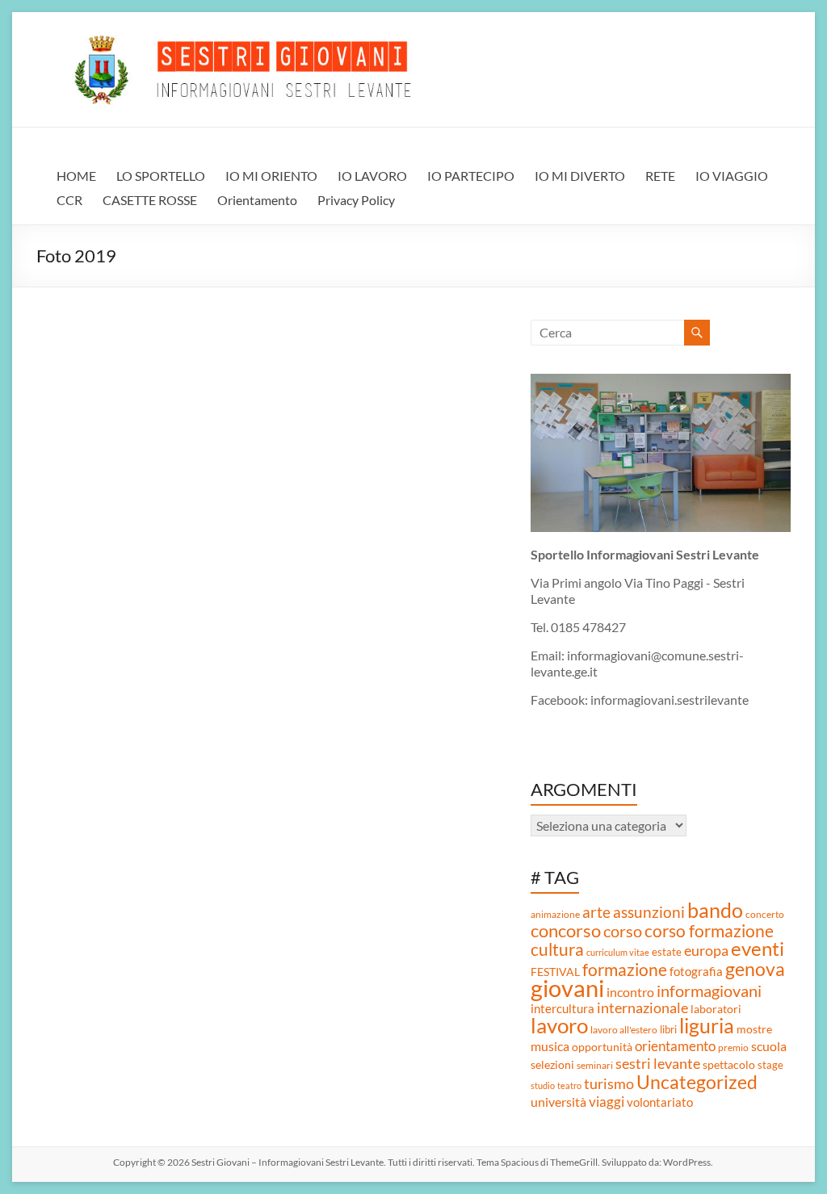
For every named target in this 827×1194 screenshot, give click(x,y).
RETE (660, 175)
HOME (76, 175)
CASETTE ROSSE (150, 199)
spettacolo (729, 1064)
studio (543, 1085)
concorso (566, 930)
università (558, 1102)
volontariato (660, 1102)
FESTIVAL (555, 971)
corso (622, 931)
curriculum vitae (617, 952)
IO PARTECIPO (470, 175)
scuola (769, 1046)
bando (715, 910)
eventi (757, 948)
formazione (624, 969)
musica (550, 1046)
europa (706, 950)
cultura (557, 949)
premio (733, 1047)
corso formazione (709, 930)
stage (770, 1064)
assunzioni (649, 912)
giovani (567, 988)
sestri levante (657, 1063)
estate (667, 951)
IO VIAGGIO (731, 175)
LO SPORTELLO (160, 175)
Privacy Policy (356, 199)
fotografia (696, 971)
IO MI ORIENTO (271, 175)
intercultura (562, 1008)
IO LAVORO (372, 175)
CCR (69, 199)
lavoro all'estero (623, 1029)
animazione (555, 914)
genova (755, 968)
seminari (595, 1065)
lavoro (559, 1025)
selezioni (552, 1064)
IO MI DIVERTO (580, 175)
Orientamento (257, 199)
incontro (630, 991)
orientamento (675, 1046)
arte (596, 912)
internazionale (642, 1007)
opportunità (602, 1047)
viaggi (606, 1101)
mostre (754, 1029)
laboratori (716, 1009)
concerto (764, 914)
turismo (609, 1083)
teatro (569, 1085)
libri (668, 1029)
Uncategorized (697, 1081)
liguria (706, 1025)
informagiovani (709, 990)
